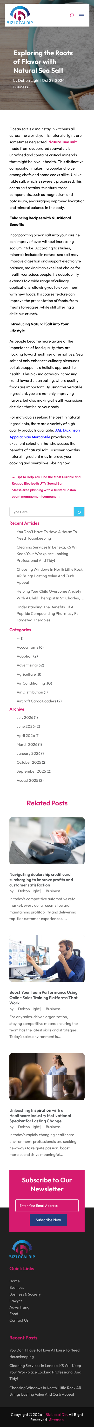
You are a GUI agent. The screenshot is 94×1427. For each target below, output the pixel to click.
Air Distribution (30, 692)
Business (20, 86)
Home (14, 1280)
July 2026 (25, 717)
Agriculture (26, 674)
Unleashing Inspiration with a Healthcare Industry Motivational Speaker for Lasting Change (40, 1115)
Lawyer (15, 1300)
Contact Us (18, 1320)
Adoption (25, 656)
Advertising (27, 665)
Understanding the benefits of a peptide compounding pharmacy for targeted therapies (48, 613)
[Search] (79, 512)
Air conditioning (31, 683)
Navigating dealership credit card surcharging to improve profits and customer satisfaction (41, 879)
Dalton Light (29, 80)
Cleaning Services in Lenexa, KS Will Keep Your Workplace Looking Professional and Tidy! (48, 554)
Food (13, 1313)
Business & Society (25, 1294)
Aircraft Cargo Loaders (36, 701)
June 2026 (26, 726)
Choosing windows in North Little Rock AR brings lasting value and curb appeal (50, 576)
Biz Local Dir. (57, 1414)
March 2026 (27, 744)
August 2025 (27, 780)
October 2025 (29, 762)
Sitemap (56, 1419)
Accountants (27, 647)
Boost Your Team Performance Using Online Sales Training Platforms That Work (43, 997)
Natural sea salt (62, 141)
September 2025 (31, 771)
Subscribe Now (48, 1219)
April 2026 (26, 735)
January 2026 (28, 753)
